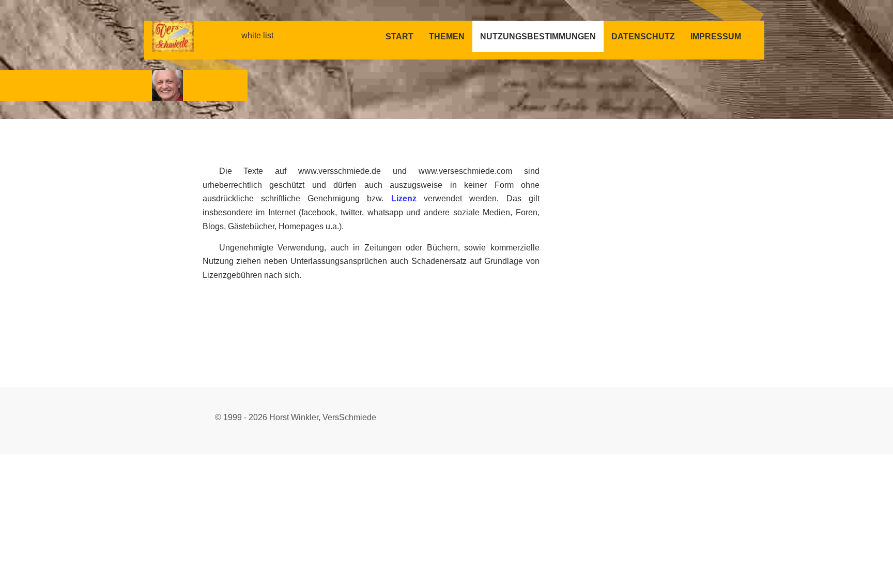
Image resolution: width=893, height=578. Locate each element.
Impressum (715, 36)
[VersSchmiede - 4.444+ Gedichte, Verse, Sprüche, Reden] (167, 84)
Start (399, 36)
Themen (447, 36)
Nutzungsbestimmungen (538, 36)
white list (257, 35)
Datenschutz (643, 36)
